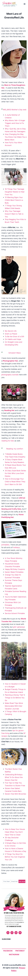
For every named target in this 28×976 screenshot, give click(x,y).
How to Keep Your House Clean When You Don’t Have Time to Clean (15, 832)
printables (5, 545)
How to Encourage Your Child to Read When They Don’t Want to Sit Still (15, 481)
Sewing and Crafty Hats (11, 509)
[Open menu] (24, 4)
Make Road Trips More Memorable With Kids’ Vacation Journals (14, 706)
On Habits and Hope (13, 339)
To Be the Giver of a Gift (14, 337)
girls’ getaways (19, 627)
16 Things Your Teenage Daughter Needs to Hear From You (14, 192)
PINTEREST (20, 951)
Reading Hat (9, 410)
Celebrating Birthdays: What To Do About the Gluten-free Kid (14, 777)
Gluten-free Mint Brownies (15, 794)
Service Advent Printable (15, 613)
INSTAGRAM (14, 954)
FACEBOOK (8, 951)
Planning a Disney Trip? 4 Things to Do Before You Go (15, 697)
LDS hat (22, 498)
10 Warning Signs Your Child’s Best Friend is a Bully (14, 200)
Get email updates (22, 882)
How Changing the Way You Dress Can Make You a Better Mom (16, 137)
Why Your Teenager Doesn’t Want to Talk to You (14, 214)
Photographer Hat (10, 361)
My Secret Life (10, 331)
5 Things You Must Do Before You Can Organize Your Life (15, 857)
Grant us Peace (11, 334)
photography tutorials (10, 375)
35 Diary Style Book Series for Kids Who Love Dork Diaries (15, 473)
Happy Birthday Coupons (15, 569)
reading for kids (7, 441)
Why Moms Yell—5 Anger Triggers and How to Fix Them (15, 123)
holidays (16, 547)
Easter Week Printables (14, 572)
